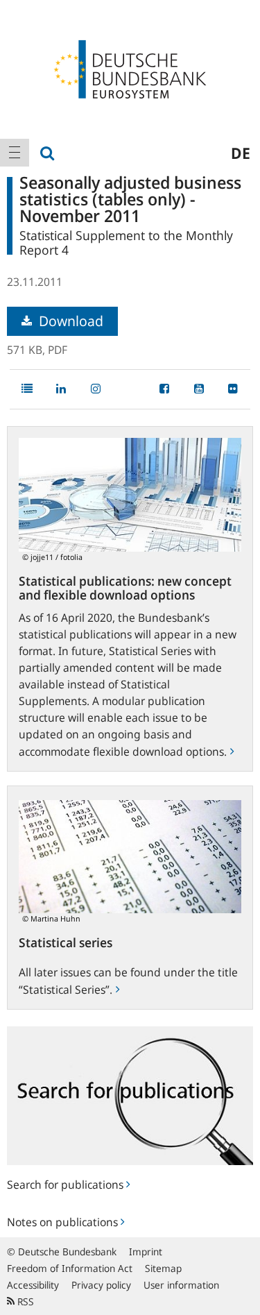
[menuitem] (14, 153)
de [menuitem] (240, 152)
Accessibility (33, 1284)
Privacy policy (101, 1284)
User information (181, 1284)
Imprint (145, 1251)
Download (69, 321)
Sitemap (163, 1268)
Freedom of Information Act (69, 1268)
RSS (24, 1301)
